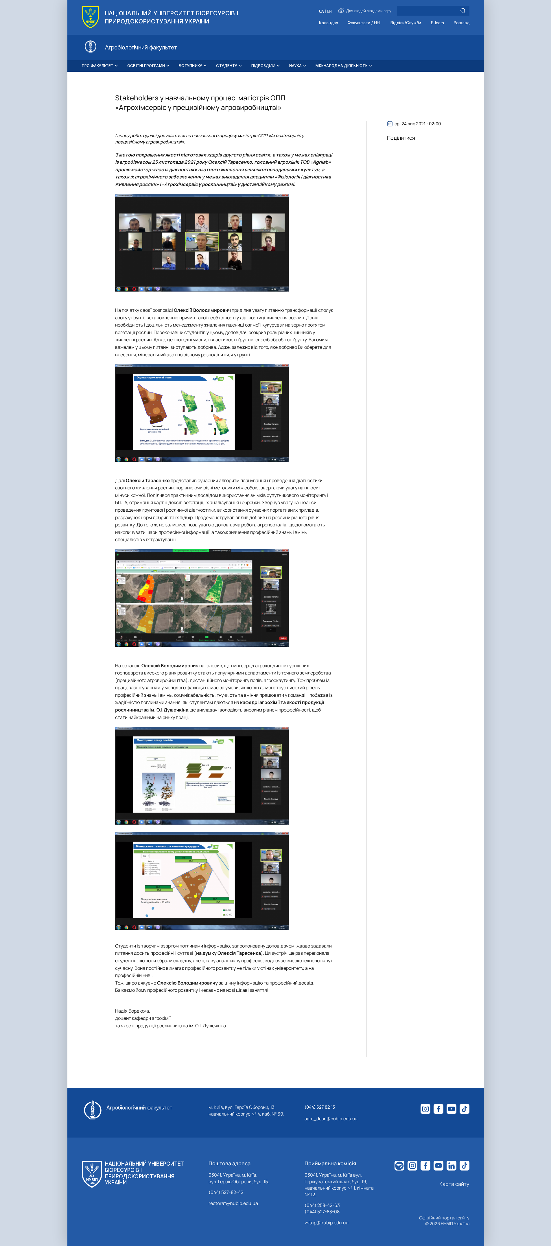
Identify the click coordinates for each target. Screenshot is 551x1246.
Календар (328, 23)
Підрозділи (263, 65)
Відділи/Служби (405, 23)
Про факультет (97, 65)
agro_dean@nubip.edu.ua (331, 1119)
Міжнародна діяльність (341, 65)
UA (321, 11)
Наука (295, 65)
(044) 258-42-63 (322, 1205)
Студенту (226, 65)
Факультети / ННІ (364, 23)
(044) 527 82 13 (320, 1107)
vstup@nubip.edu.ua (327, 1222)
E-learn (437, 23)
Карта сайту (454, 1183)
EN (329, 11)
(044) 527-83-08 (322, 1211)
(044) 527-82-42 (226, 1192)
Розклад (461, 23)
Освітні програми (146, 65)
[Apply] (463, 11)
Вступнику (190, 65)
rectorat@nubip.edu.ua (233, 1203)
